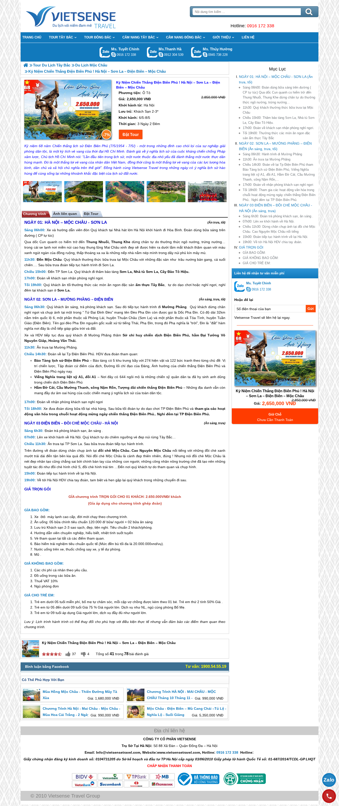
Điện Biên (41, 323)
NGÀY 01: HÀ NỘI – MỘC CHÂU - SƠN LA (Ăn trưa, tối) (276, 79)
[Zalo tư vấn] (329, 780)
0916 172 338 (260, 25)
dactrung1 (205, 54)
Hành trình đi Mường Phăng (272, 154)
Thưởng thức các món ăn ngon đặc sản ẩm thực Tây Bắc (276, 135)
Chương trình (34, 214)
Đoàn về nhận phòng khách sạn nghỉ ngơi (278, 185)
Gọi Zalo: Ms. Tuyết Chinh (104, 52)
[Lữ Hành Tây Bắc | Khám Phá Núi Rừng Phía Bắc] (25, 65)
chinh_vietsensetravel (113, 54)
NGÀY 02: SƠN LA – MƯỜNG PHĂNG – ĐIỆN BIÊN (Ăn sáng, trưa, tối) (275, 146)
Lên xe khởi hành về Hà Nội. (269, 221)
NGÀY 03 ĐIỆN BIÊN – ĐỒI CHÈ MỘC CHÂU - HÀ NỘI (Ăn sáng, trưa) (275, 208)
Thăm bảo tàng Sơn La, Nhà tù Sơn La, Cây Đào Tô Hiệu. (278, 120)
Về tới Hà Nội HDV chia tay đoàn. (272, 242)
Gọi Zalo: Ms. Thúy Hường (196, 52)
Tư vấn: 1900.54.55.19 (205, 666)
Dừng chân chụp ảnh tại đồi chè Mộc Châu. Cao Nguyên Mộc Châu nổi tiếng (279, 229)
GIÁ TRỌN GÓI (251, 247)
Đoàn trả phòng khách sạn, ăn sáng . (278, 216)
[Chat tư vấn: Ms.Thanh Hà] (160, 54)
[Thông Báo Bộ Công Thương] (198, 787)
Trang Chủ (83, 16)
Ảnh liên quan (65, 214)
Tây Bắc (158, 285)
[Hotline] (329, 796)
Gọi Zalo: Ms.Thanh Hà (152, 52)
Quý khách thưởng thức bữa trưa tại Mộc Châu (278, 110)
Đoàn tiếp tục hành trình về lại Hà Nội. (275, 237)
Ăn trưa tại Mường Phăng (266, 159)
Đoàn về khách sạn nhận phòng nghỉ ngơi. (278, 128)
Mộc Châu (53, 259)
